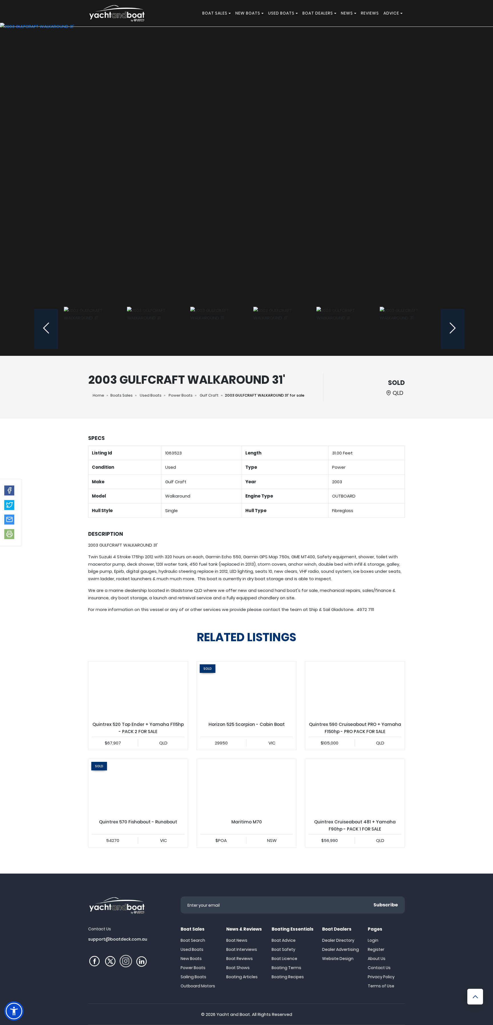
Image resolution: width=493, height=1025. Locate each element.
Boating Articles (242, 977)
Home (98, 395)
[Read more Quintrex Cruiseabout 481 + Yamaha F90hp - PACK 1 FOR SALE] (355, 787)
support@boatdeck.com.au (117, 939)
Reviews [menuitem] (370, 13)
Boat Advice (284, 940)
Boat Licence (284, 958)
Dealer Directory (338, 940)
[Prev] (46, 329)
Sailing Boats (193, 977)
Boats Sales (121, 395)
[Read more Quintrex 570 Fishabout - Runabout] (138, 787)
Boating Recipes (288, 977)
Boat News (236, 940)
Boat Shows (238, 968)
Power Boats (181, 395)
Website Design (337, 958)
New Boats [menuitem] (247, 13)
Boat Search (193, 940)
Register (376, 949)
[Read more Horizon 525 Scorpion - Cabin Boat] (246, 689)
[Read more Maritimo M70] (246, 787)
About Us (376, 958)
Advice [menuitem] (391, 13)
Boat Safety (283, 949)
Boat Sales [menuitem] (214, 13)
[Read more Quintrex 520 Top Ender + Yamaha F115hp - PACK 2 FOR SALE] (138, 689)
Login (373, 940)
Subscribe (385, 905)
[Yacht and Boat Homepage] (116, 13)
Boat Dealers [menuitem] (317, 13)
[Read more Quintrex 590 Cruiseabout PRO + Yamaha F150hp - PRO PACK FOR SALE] (355, 689)
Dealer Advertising (340, 949)
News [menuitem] (347, 13)
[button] (9, 491)
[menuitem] (230, 13)
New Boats (191, 958)
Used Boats (150, 395)
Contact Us (379, 968)
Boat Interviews (241, 949)
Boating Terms (286, 968)
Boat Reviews (239, 958)
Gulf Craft (209, 395)
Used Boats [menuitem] (281, 13)
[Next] (452, 329)
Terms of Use (381, 986)
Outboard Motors (198, 986)
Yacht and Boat (233, 1014)
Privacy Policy (381, 977)
